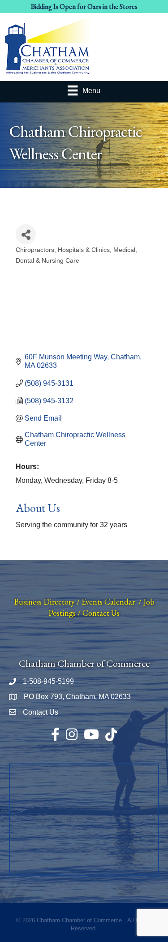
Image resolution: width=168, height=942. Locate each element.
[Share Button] (26, 234)
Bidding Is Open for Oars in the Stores (84, 6)
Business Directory (44, 602)
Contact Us (101, 613)
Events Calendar (108, 602)
